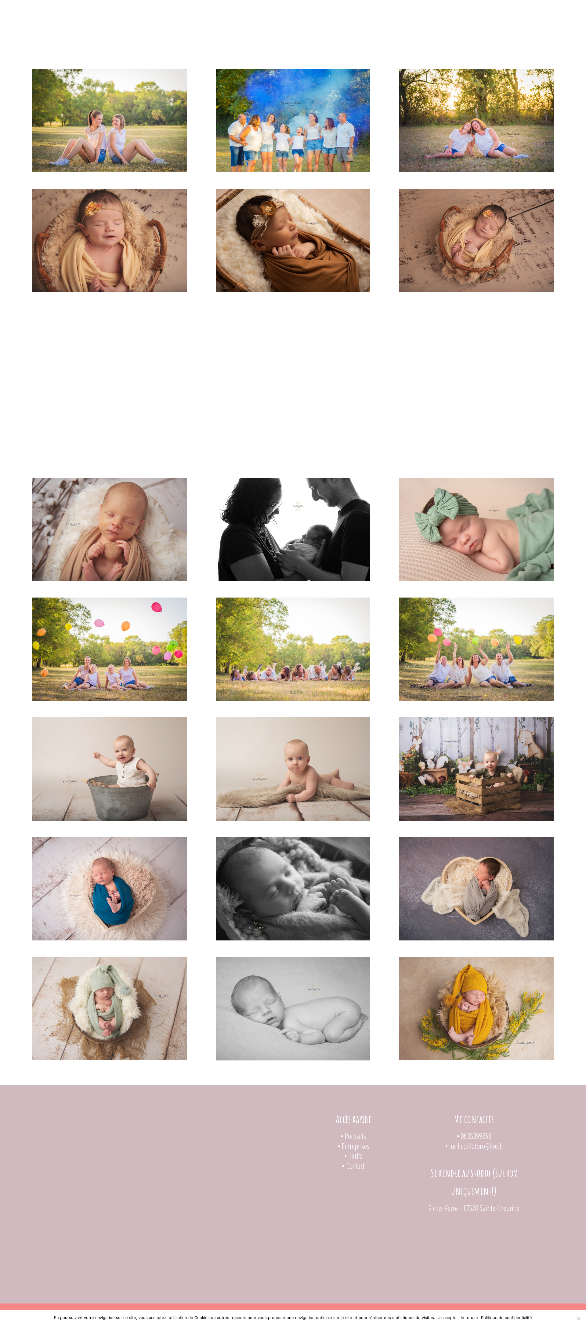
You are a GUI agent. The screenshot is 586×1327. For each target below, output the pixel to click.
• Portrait (352, 1136)
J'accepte (447, 1317)
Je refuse (469, 1317)
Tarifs (310, 10)
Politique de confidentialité (506, 1317)
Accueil (230, 10)
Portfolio (268, 10)
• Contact (353, 1166)
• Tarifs (353, 1156)
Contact (342, 10)
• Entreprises (353, 1146)
